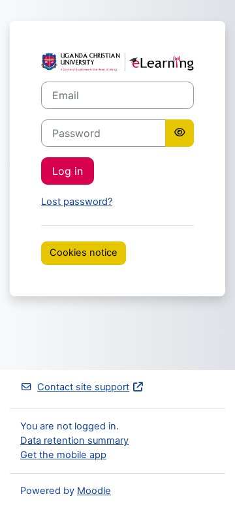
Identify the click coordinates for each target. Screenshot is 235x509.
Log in (67, 170)
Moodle (94, 491)
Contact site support (83, 387)
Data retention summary (74, 440)
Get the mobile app (63, 455)
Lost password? (76, 202)
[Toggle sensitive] (179, 133)
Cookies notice (84, 252)
